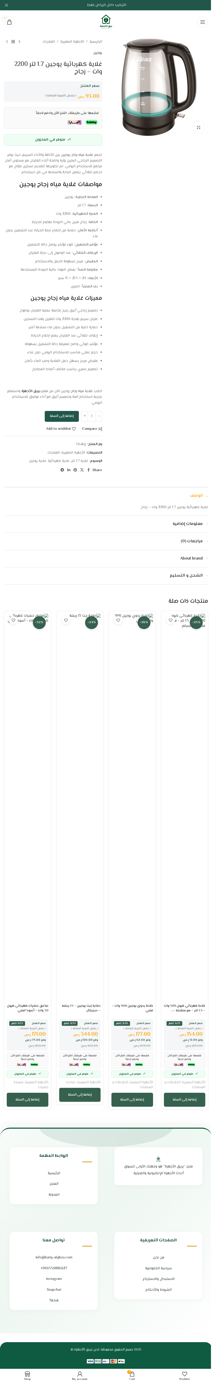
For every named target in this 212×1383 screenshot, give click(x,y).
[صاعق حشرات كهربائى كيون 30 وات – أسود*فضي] (27, 807)
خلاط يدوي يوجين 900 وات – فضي (132, 1008)
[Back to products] (13, 42)
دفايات (71, 1082)
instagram (54, 1279)
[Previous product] (19, 42)
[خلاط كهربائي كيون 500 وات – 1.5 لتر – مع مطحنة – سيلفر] (185, 807)
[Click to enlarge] (198, 127)
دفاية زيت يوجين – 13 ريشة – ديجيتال (81, 1008)
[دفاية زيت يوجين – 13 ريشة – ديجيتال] (80, 807)
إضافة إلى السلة (62, 416)
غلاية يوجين (37, 461)
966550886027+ (54, 1268)
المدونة (54, 1195)
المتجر (54, 1184)
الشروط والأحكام (159, 1290)
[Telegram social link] (62, 470)
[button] (185, 1100)
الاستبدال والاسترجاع (159, 1279)
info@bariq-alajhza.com (54, 1257)
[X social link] (82, 470)
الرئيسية (96, 42)
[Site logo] (106, 22)
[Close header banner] (6, 5)
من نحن (158, 1257)
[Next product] (7, 42)
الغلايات (49, 42)
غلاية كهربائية (59, 461)
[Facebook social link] (88, 470)
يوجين (97, 53)
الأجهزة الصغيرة (72, 42)
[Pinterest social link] (75, 470)
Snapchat (54, 1290)
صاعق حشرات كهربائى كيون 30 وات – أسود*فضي (27, 1008)
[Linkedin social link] (69, 470)
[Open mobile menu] (203, 22)
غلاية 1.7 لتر (79, 461)
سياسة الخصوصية (158, 1268)
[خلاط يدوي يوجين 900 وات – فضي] (132, 807)
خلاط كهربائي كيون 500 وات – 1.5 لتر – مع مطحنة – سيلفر (184, 1010)
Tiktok (54, 1301)
